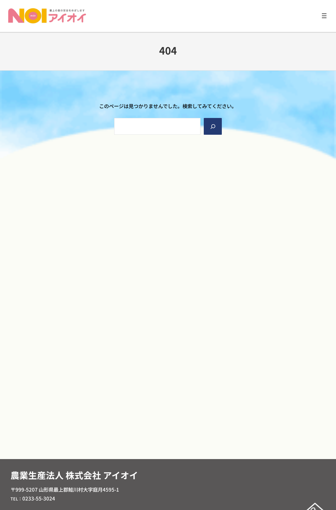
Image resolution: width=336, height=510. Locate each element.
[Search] (212, 126)
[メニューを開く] (324, 16)
